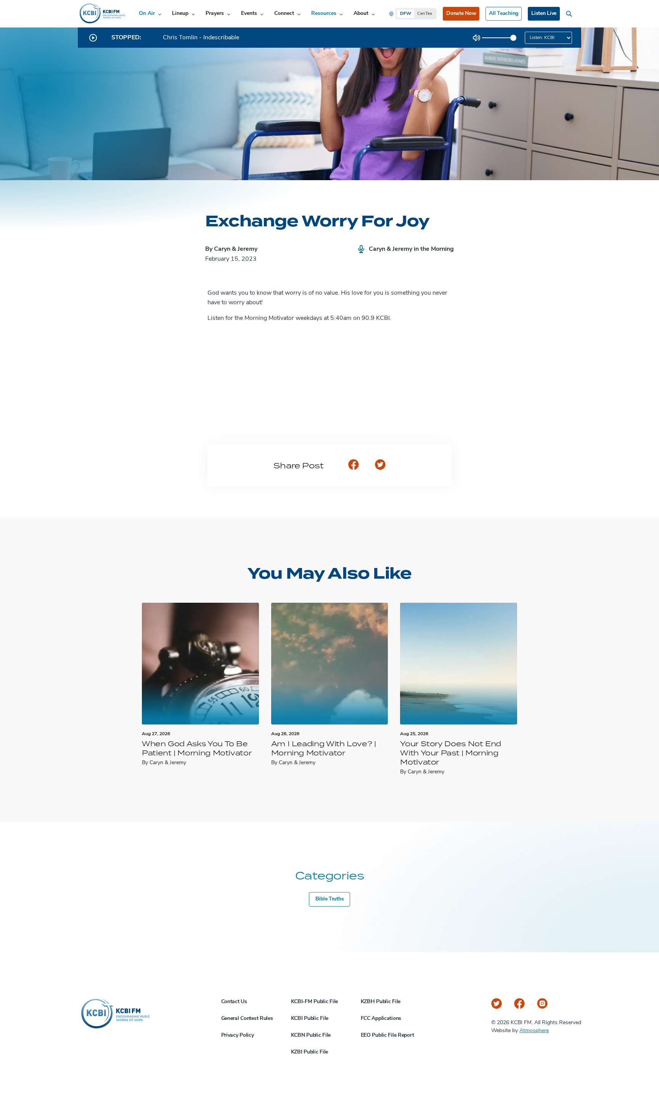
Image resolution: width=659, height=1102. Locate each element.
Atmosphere (534, 1031)
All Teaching (503, 13)
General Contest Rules (247, 1018)
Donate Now (461, 13)
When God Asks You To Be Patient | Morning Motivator (196, 748)
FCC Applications (381, 1018)
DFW (405, 13)
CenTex (424, 13)
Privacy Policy (237, 1035)
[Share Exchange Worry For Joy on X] (380, 465)
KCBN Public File (311, 1035)
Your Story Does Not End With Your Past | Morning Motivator (450, 752)
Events (249, 13)
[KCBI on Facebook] (519, 1003)
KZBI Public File (309, 1052)
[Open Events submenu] (262, 14)
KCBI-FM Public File (314, 1002)
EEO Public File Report (387, 1035)
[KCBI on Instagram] (542, 1003)
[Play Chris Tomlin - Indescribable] (93, 38)
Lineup (180, 13)
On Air (147, 13)
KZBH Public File (381, 1002)
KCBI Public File (310, 1018)
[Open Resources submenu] (341, 14)
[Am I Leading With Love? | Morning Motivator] (329, 663)
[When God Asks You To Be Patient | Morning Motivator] (200, 663)
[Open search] (570, 14)
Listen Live (543, 13)
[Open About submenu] (373, 14)
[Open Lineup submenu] (193, 14)
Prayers (215, 13)
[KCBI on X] (496, 1003)
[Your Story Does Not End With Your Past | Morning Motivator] (458, 663)
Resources (323, 13)
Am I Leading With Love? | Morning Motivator (323, 748)
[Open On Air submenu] (159, 14)
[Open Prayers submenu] (228, 14)
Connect (284, 13)
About (361, 13)
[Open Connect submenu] (299, 14)
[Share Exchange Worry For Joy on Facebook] (353, 465)
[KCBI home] (102, 13)
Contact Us (234, 1002)
